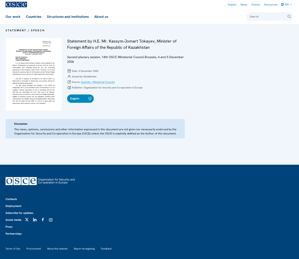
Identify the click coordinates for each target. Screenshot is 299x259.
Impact (232, 4)
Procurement (33, 248)
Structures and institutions (68, 16)
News (244, 4)
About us (101, 16)
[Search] (289, 16)
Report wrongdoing (84, 248)
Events (256, 4)
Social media (13, 220)
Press (9, 227)
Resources (271, 4)
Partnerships (14, 233)
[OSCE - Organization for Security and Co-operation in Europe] (16, 4)
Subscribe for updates (19, 213)
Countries (33, 16)
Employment (13, 206)
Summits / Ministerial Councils (98, 82)
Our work (13, 16)
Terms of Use (13, 248)
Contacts (11, 199)
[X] (26, 219)
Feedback (106, 248)
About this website (57, 248)
